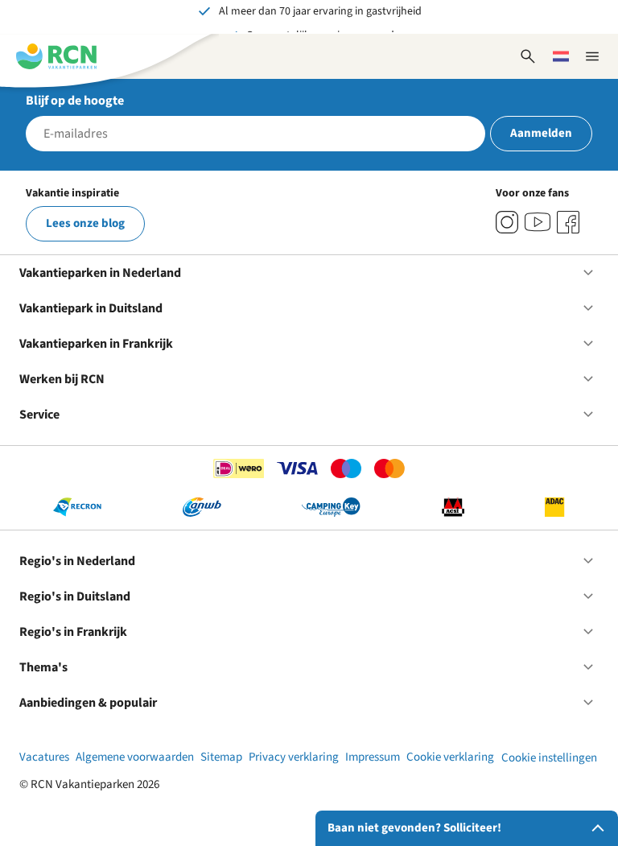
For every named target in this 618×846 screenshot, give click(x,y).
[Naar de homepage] (56, 56)
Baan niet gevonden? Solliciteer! (414, 827)
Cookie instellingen (549, 757)
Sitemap (221, 757)
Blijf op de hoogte (75, 100)
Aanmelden (541, 133)
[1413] (507, 222)
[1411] (568, 222)
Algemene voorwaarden (135, 757)
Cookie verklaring (450, 757)
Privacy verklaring (294, 757)
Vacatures (44, 757)
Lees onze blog (85, 223)
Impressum (372, 757)
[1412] (537, 222)
